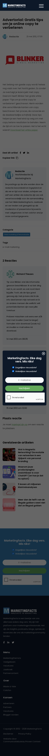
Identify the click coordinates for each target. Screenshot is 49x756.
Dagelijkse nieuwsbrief (26, 367)
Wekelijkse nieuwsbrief (26, 371)
